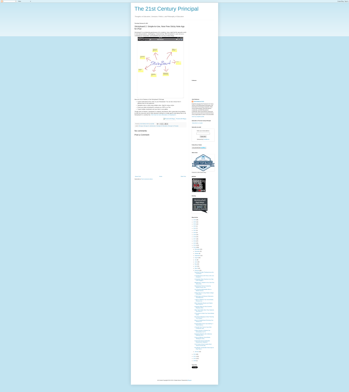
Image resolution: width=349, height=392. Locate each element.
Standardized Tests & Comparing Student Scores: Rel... (202, 286)
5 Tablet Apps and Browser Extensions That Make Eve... (203, 297)
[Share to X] (164, 124)
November (197, 251)
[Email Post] (157, 123)
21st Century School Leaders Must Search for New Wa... (202, 345)
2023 (194, 226)
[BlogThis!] (162, 124)
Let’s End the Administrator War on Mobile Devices (202, 290)
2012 (194, 354)
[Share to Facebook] (166, 124)
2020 (194, 232)
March (196, 268)
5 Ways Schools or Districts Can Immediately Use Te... (202, 331)
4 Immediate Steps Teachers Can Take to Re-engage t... (203, 280)
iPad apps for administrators (150, 125)
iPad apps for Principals (173, 125)
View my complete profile (198, 116)
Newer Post (138, 176)
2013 (194, 247)
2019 (194, 234)
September (197, 255)
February (197, 270)
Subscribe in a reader (197, 123)
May (196, 264)
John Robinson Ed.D (199, 101)
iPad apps (141, 125)
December (197, 249)
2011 (194, 356)
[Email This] (160, 124)
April (196, 266)
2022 (194, 228)
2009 (194, 360)
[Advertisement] (203, 50)
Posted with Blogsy (181, 118)
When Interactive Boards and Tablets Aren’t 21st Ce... (203, 304)
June (196, 262)
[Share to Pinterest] (167, 124)
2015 (194, 243)
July (196, 260)
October (197, 253)
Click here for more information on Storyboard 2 (163, 115)
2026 (194, 219)
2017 (194, 239)
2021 (194, 230)
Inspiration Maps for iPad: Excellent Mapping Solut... (203, 307)
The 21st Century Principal (166, 9)
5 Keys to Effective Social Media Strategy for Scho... (202, 338)
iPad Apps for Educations (162, 125)
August (196, 257)
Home (160, 176)
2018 (194, 236)
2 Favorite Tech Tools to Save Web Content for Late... (202, 328)
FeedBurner (206, 139)
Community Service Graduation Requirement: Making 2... (202, 341)
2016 (194, 241)
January (197, 351)
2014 (194, 245)
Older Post (183, 176)
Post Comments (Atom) (147, 179)
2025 (194, 222)
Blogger (189, 380)
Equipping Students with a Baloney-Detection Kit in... (203, 334)
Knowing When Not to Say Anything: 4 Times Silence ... (203, 324)
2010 (194, 358)
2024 (194, 224)
